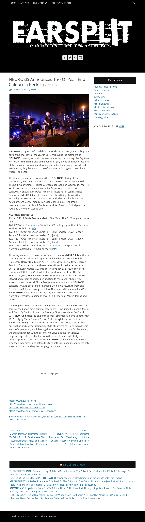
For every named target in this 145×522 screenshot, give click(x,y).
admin (33, 89)
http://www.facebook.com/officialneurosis (31, 404)
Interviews (99, 96)
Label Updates (49, 416)
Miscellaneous (101, 103)
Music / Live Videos (64, 416)
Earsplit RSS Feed (74, 464)
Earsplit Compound (32, 516)
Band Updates (36, 416)
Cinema (98, 93)
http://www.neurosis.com (22, 400)
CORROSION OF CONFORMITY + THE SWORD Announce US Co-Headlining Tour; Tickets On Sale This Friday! (65, 478)
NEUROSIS (22, 419)
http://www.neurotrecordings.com (27, 407)
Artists (24, 3)
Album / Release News (20, 416)
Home (12, 3)
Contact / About (61, 3)
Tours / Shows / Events (106, 113)
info (11, 221)
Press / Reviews (102, 110)
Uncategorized (101, 117)
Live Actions (40, 3)
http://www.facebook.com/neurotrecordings (32, 411)
